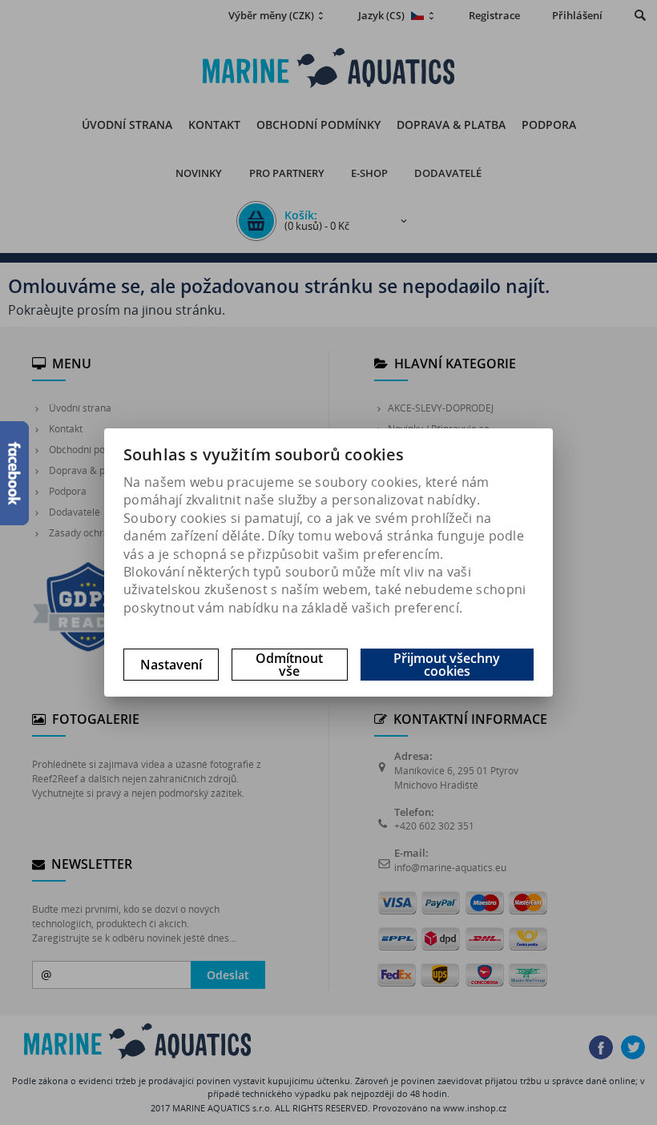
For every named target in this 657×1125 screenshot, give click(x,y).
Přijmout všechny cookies (446, 664)
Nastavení (171, 664)
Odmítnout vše (289, 664)
